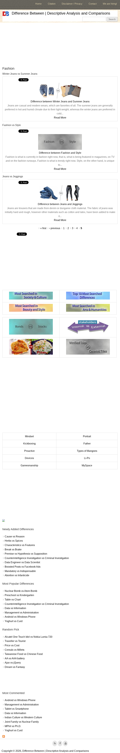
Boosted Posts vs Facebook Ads (22, 566)
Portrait (87, 436)
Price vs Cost (12, 645)
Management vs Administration (22, 612)
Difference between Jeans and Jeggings (60, 204)
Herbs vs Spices (14, 540)
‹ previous (54, 228)
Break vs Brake (13, 549)
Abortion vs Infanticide (17, 575)
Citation (51, 3)
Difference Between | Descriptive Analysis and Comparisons (61, 13)
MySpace (87, 465)
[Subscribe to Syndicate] (3, 736)
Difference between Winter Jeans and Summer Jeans (60, 101)
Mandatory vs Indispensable (20, 571)
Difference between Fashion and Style (60, 152)
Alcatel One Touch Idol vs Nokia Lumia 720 (28, 636)
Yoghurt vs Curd (13, 621)
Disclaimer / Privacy (72, 3)
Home (38, 3)
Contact (93, 3)
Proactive (29, 451)
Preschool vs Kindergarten (19, 595)
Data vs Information (15, 608)
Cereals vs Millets (14, 649)
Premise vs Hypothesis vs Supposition (26, 553)
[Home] (5, 13)
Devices (29, 458)
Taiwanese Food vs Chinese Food (24, 654)
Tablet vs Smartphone (17, 708)
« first (43, 228)
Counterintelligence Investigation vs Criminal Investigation (37, 558)
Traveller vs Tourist (15, 641)
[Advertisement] (60, 44)
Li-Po (87, 458)
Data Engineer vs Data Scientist (22, 562)
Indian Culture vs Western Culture (23, 717)
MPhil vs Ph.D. (13, 726)
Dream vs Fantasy (15, 667)
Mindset (29, 436)
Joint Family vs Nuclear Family (22, 721)
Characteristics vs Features (20, 545)
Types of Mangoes (87, 451)
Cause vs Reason (15, 536)
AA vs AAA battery (15, 658)
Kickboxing (29, 443)
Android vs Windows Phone (20, 616)
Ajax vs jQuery (13, 662)
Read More (60, 117)
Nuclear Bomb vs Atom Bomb (21, 591)
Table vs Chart (13, 599)
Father (87, 443)
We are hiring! (110, 3)
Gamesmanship (29, 465)
